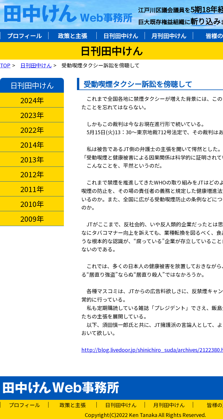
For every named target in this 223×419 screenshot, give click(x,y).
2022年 (32, 129)
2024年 (32, 100)
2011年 (32, 189)
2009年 (32, 218)
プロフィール (24, 35)
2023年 (32, 115)
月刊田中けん (169, 35)
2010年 (32, 203)
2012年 (32, 174)
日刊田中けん (120, 35)
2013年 (32, 159)
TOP (5, 65)
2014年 (32, 144)
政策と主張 (72, 35)
